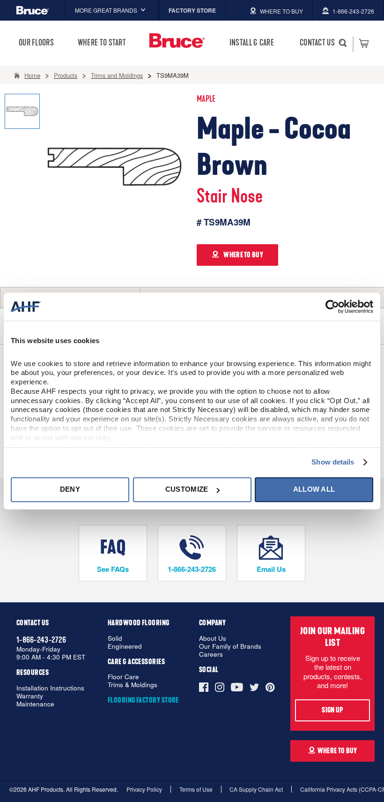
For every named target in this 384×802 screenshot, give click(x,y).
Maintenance (35, 704)
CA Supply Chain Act (256, 789)
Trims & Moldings (132, 685)
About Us (212, 639)
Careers (211, 655)
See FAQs (113, 569)
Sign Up (332, 710)
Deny (70, 490)
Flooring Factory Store (143, 700)
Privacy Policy (144, 789)
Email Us (271, 569)
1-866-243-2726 (192, 569)
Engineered (125, 647)
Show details (332, 462)
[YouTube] (237, 687)
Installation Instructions (50, 688)
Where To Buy (337, 751)
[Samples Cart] (364, 43)
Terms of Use (196, 789)
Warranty (29, 696)
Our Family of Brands (230, 647)
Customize (186, 490)
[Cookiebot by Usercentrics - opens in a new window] (332, 307)
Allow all (314, 490)
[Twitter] (254, 687)
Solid (115, 639)
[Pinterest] (270, 687)
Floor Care (123, 677)
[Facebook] (205, 687)
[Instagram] (220, 687)
